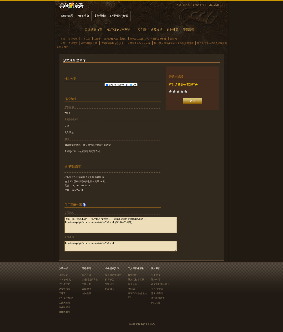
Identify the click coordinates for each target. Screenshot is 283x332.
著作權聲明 (157, 288)
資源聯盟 (189, 29)
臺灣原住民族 (111, 38)
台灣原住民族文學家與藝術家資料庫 (148, 38)
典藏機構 (156, 29)
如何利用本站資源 (160, 284)
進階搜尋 (172, 29)
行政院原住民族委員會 (112, 43)
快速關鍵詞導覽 (90, 279)
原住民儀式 (64, 307)
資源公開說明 (158, 297)
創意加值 (109, 288)
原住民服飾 (64, 311)
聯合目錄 (86, 274)
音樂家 (173, 38)
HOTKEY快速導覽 (118, 29)
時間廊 (131, 288)
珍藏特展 (67, 15)
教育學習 (109, 279)
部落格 (186, 4)
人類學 (97, 38)
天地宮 (62, 293)
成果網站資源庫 (113, 274)
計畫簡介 (155, 274)
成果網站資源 (119, 15)
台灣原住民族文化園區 (138, 43)
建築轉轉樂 (64, 288)
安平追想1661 (66, 297)
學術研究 (109, 284)
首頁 (178, 4)
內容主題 (140, 29)
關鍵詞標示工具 (136, 279)
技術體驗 (100, 15)
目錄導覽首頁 (93, 29)
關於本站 (155, 279)
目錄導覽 (83, 15)
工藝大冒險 (64, 302)
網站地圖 (155, 302)
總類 (123, 38)
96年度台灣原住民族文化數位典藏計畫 (173, 43)
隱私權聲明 (157, 293)
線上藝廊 (132, 284)
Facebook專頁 (199, 4)
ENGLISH (214, 4)
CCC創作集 (65, 279)
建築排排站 (64, 284)
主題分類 (86, 284)
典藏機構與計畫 (89, 43)
